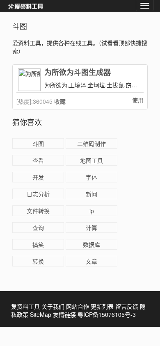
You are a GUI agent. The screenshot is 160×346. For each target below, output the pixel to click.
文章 (91, 261)
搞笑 (38, 244)
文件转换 (38, 211)
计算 (91, 227)
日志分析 (38, 194)
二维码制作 (91, 143)
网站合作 (77, 306)
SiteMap (40, 314)
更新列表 (102, 306)
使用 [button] (138, 100)
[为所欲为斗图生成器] (29, 79)
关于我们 (52, 306)
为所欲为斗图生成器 (77, 72)
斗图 (38, 143)
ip (91, 211)
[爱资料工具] (25, 6)
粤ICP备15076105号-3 (107, 314)
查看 (38, 160)
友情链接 (64, 314)
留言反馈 (126, 306)
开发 (38, 177)
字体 (91, 177)
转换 (38, 261)
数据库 (91, 244)
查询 (38, 227)
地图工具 (91, 160)
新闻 (91, 194)
